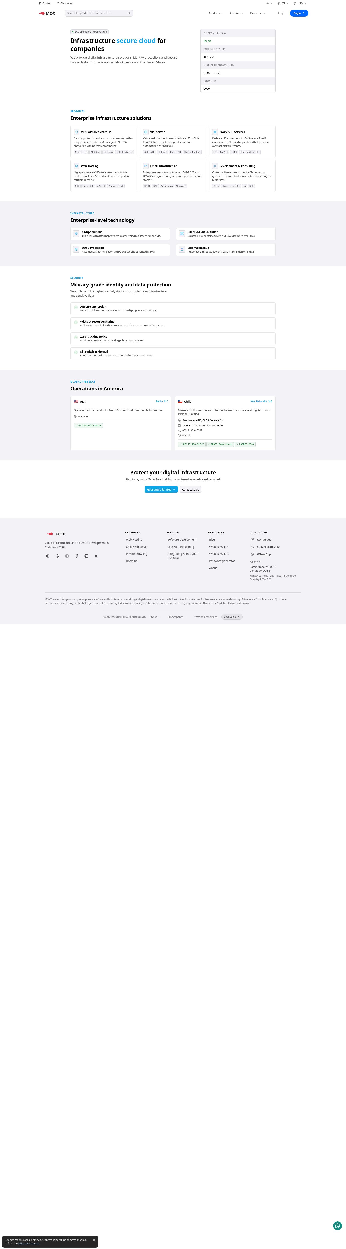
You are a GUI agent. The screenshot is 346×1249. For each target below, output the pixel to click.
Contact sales (190, 489)
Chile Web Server (137, 547)
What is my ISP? (219, 554)
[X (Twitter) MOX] (96, 556)
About (213, 568)
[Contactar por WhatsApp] (337, 1225)
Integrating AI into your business (182, 556)
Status (153, 617)
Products (214, 13)
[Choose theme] (269, 3)
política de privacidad (29, 1243)
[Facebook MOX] (77, 556)
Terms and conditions (205, 617)
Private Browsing (136, 554)
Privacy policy (175, 617)
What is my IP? (218, 547)
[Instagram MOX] (48, 556)
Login (281, 13)
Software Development (182, 539)
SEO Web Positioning (181, 547)
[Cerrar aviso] (94, 1240)
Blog (212, 539)
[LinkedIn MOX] (86, 556)
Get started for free (159, 489)
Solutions (235, 13)
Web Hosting (134, 539)
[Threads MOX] (57, 556)
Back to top (230, 616)
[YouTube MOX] (67, 556)
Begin (297, 13)
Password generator (222, 561)
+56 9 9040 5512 (192, 430)
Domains (131, 561)
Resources (256, 13)
